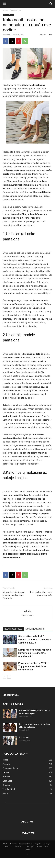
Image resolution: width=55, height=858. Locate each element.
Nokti (28, 849)
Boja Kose (8, 847)
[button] (4, 4)
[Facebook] (5, 41)
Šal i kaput (24, 738)
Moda (5, 844)
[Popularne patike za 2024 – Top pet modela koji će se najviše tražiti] (10, 666)
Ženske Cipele (15, 10)
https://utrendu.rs (27, 615)
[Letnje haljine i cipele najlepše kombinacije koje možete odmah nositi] (10, 652)
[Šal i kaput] (10, 740)
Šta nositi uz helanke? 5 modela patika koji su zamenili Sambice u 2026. (34, 639)
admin (7, 35)
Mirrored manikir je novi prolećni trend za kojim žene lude (13, 595)
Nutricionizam (42, 847)
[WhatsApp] (25, 41)
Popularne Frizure (26, 844)
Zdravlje (46, 844)
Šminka (18, 847)
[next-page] (9, 677)
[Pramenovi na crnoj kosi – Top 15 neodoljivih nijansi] (10, 713)
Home (5, 10)
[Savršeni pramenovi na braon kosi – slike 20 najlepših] (10, 727)
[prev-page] (4, 677)
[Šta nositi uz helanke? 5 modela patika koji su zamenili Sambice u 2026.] (10, 639)
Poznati (13, 844)
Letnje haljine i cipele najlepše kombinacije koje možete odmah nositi (34, 653)
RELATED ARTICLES (13, 629)
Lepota (38, 844)
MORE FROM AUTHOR (35, 629)
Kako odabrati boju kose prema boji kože (41, 593)
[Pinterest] (18, 41)
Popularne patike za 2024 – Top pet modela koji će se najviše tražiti (33, 666)
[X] (12, 41)
